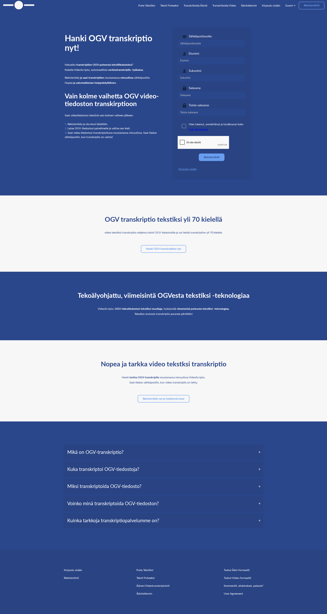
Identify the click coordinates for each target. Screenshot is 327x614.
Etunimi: (194, 53)
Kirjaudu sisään (187, 169)
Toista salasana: (199, 105)
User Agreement (198, 129)
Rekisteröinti (311, 5)
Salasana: (195, 88)
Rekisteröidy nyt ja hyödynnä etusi (163, 398)
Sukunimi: (195, 70)
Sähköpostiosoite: (200, 36)
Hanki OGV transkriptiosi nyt (163, 248)
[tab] (163, 452)
